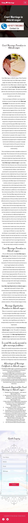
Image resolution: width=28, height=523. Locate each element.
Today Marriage (7, 3)
